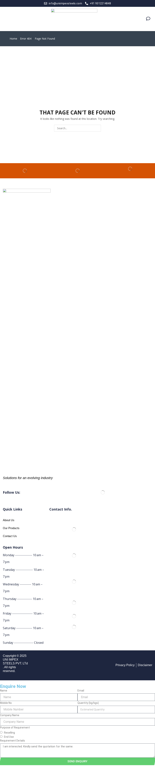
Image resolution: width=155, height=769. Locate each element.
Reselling (9, 732)
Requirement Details (12, 740)
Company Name (9, 715)
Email (81, 690)
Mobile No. (6, 702)
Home (13, 38)
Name (3, 690)
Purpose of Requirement (15, 727)
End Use (9, 736)
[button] (6, 19)
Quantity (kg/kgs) (88, 702)
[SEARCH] (97, 128)
